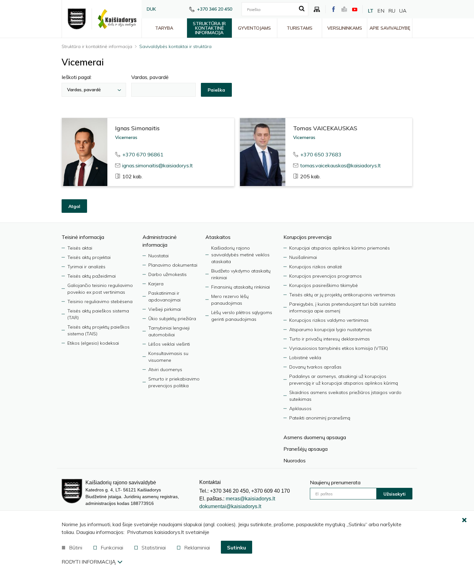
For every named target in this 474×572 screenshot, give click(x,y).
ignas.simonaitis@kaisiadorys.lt (157, 165)
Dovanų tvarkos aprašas (315, 367)
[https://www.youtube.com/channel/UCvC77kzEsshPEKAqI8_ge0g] (354, 9)
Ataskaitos (218, 237)
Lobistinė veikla (305, 357)
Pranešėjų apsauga (305, 449)
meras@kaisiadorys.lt (250, 498)
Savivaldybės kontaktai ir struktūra (175, 46)
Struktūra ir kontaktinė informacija (209, 28)
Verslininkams (344, 28)
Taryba (164, 28)
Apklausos (300, 408)
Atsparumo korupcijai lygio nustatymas (330, 329)
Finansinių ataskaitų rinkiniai (240, 287)
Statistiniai (154, 547)
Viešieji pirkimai (164, 309)
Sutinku (236, 547)
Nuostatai (158, 256)
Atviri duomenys (165, 369)
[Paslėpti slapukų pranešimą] (464, 520)
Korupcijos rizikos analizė (315, 267)
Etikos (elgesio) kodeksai (93, 343)
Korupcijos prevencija (307, 237)
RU (391, 10)
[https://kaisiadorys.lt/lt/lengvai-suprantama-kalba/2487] (344, 9)
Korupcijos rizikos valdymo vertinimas (329, 320)
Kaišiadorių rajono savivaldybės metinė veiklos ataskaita (240, 254)
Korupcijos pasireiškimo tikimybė (323, 285)
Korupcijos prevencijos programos (325, 276)
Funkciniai (112, 547)
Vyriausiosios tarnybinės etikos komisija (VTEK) (338, 348)
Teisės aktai (79, 248)
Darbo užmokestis (167, 274)
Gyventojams (254, 28)
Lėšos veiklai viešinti (169, 344)
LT (370, 10)
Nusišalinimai (303, 257)
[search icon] (301, 9)
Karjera (155, 284)
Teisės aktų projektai (89, 257)
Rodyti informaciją (89, 561)
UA (403, 10)
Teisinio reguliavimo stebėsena (100, 301)
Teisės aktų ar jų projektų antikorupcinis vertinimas (342, 295)
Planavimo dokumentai (172, 265)
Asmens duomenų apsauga (314, 437)
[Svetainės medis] (317, 9)
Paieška (216, 90)
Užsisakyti (394, 494)
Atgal (74, 206)
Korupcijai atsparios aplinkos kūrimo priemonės (339, 248)
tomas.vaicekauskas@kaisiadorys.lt (340, 165)
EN (380, 10)
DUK (151, 9)
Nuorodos (294, 460)
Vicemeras (126, 137)
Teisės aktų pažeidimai (91, 276)
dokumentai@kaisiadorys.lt (230, 506)
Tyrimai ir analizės (86, 267)
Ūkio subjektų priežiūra (172, 318)
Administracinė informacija (160, 241)
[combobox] (94, 90)
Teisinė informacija (83, 237)
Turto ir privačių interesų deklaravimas (329, 339)
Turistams (299, 28)
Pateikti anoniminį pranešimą (319, 418)
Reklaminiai (197, 547)
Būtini (75, 547)
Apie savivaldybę (390, 28)
